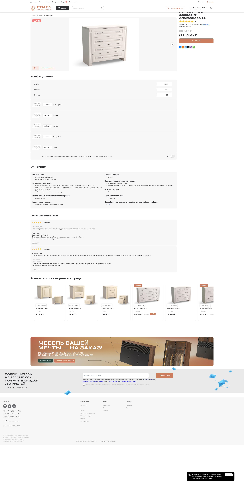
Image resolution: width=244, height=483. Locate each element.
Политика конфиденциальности (86, 441)
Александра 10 (173, 310)
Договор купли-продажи (108, 441)
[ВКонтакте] (180, 47)
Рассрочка (55, 2)
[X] (188, 47)
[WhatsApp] (194, 47)
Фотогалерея (73, 2)
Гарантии (129, 408)
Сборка (48, 2)
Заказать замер (45, 361)
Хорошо (229, 475)
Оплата (41, 2)
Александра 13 (140, 310)
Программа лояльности (87, 413)
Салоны (211, 2)
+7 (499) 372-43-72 (12, 411)
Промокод (129, 405)
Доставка (33, 2)
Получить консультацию (65, 361)
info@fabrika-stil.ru (11, 416)
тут (109, 204)
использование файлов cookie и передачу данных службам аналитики (207, 477)
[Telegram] (186, 47)
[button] (172, 44)
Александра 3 (42, 310)
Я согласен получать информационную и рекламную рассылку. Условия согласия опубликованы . (118, 384)
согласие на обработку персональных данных (123, 381)
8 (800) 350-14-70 (11, 413)
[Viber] (191, 47)
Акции (63, 2)
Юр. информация (85, 416)
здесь (148, 384)
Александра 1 (107, 310)
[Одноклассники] (183, 47)
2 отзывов (205, 24)
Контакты (201, 2)
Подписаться (164, 375)
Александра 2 (75, 310)
